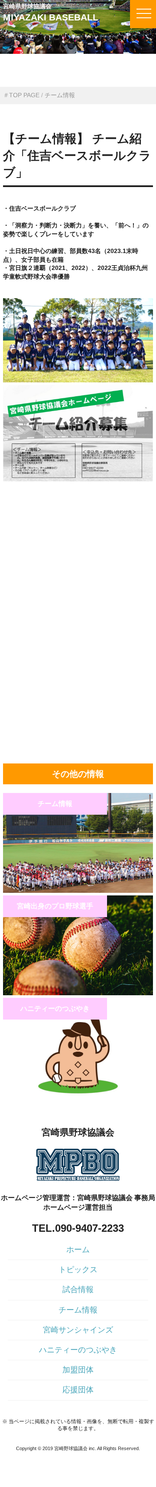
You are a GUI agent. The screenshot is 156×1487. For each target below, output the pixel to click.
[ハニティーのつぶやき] (78, 1095)
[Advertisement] (78, 541)
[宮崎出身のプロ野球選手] (78, 993)
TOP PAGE (24, 95)
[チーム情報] (78, 890)
